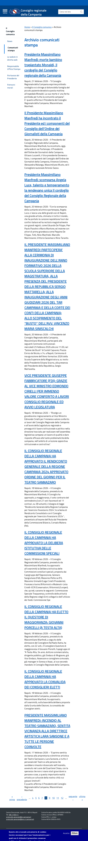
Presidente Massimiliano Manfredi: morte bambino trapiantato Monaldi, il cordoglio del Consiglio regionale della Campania (43, 65)
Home (27, 27)
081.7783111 (14, 814)
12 (62, 798)
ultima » (82, 798)
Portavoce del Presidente (13, 77)
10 (53, 798)
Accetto (66, 833)
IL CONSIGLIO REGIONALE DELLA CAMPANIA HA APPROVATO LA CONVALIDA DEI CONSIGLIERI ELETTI (45, 679)
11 (57, 798)
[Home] (14, 11)
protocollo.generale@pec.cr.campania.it (20, 819)
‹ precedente (22, 798)
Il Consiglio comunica (42, 27)
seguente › (73, 798)
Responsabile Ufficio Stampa (13, 68)
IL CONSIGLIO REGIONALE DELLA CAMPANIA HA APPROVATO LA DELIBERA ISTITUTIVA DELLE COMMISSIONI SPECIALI (43, 543)
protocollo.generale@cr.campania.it (18, 817)
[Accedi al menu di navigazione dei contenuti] (5, 11)
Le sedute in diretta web (12, 58)
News (9, 41)
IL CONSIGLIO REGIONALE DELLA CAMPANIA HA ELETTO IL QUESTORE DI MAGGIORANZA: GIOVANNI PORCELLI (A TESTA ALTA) (46, 617)
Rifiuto (75, 833)
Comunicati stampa (13, 49)
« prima (12, 798)
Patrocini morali (11, 86)
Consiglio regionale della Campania (34, 12)
